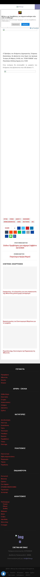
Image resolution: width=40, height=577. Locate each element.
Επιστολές (4, 397)
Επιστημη (4, 444)
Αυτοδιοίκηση (5, 420)
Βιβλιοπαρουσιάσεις (8, 456)
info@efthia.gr (28, 558)
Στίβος (3, 516)
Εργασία (3, 436)
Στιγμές (3, 399)
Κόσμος (3, 383)
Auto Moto (4, 519)
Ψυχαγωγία (4, 459)
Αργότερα (16, 24)
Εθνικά (5, 506)
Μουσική (4, 479)
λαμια (18, 221)
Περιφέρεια (5, 374)
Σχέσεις (3, 481)
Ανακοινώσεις (5, 402)
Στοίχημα (4, 525)
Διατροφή (4, 492)
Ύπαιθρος (4, 433)
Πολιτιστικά (5, 454)
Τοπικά (5, 504)
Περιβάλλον (5, 439)
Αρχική (6, 572)
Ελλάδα (3, 380)
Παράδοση (4, 465)
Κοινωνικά (4, 476)
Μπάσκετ (4, 511)
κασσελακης (26, 219)
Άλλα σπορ (4, 522)
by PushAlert (35, 28)
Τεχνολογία (4, 489)
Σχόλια (3, 410)
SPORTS (28, 575)
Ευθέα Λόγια (5, 394)
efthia (5, 219)
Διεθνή (5, 508)
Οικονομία (4, 431)
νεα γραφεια (26, 221)
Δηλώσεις (4, 408)
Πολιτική (4, 422)
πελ (33, 221)
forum (11, 219)
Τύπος (3, 441)
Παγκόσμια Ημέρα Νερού (20, 257)
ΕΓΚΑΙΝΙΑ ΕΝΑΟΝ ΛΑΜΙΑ (8, 487)
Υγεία (3, 428)
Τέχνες (3, 462)
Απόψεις (4, 405)
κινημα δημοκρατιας (9, 221)
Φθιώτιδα (4, 377)
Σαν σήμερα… (5, 484)
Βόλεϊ (3, 514)
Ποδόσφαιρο (5, 502)
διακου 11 (18, 219)
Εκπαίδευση (5, 425)
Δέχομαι (25, 24)
